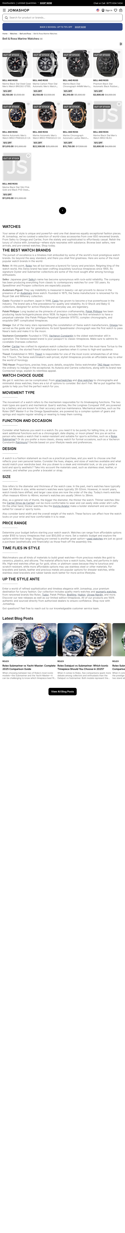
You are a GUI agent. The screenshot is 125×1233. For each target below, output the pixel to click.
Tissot (38, 354)
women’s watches (106, 591)
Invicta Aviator (61, 506)
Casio (55, 300)
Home (4, 33)
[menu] (4, 10)
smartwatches (63, 380)
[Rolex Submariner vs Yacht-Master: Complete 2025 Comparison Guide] (29, 639)
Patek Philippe (94, 311)
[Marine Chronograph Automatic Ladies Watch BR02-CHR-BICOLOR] (89, 104)
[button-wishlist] (115, 10)
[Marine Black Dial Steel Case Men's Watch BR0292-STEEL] (28, 52)
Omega (113, 325)
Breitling (71, 594)
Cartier (16, 346)
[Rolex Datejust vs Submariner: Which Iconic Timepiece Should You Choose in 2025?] (84, 639)
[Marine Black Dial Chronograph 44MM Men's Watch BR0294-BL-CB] (89, 52)
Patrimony (21, 442)
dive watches (85, 380)
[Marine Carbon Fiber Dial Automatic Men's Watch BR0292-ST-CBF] (58, 52)
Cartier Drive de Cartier (20, 502)
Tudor (45, 594)
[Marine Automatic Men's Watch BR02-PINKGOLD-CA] (28, 104)
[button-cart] (121, 10)
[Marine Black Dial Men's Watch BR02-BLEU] (119, 104)
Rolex (29, 265)
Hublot (82, 594)
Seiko (32, 279)
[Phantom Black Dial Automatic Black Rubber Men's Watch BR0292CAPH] (119, 52)
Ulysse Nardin (95, 594)
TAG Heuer (103, 364)
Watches (13, 33)
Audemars (26, 293)
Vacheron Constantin (61, 335)
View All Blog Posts (62, 691)
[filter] (121, 44)
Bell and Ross (25, 33)
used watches (95, 538)
